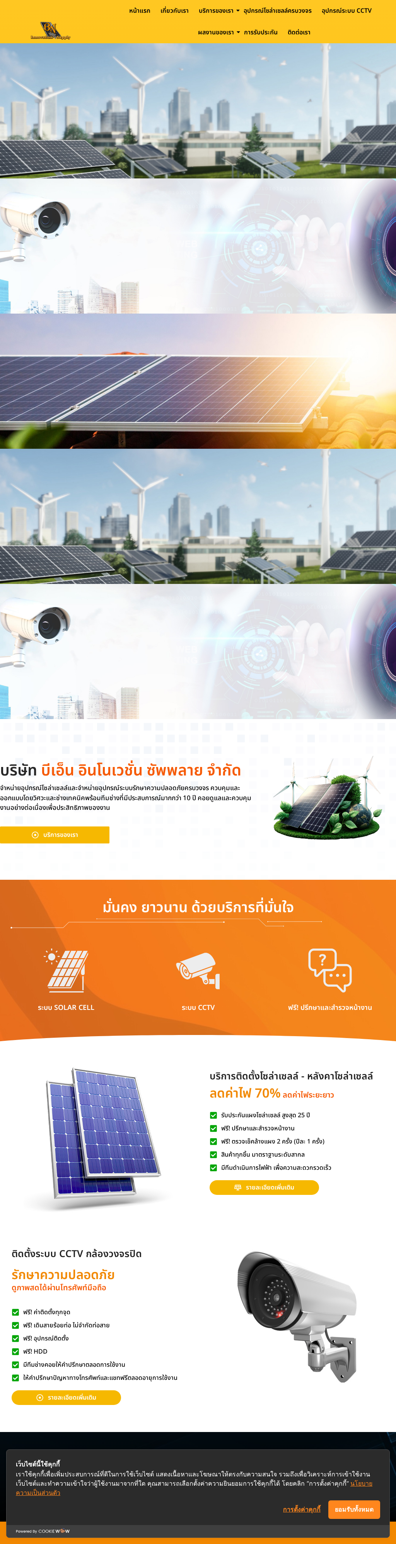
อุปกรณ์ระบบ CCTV (347, 10)
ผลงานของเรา (216, 32)
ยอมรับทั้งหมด (354, 1509)
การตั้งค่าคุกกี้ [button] (302, 1509)
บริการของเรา (216, 10)
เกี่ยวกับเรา (174, 10)
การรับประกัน (261, 32)
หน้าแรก (139, 10)
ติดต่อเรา (299, 32)
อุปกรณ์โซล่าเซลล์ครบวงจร (278, 10)
